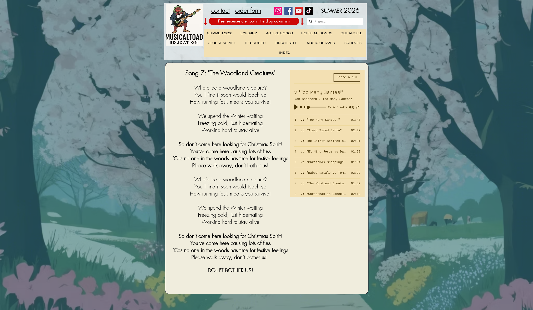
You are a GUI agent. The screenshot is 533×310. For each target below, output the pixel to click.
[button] (353, 43)
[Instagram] (278, 11)
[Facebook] (288, 11)
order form (248, 10)
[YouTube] (299, 11)
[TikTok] (309, 11)
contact (220, 10)
